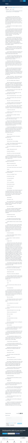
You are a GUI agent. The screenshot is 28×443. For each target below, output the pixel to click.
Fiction (13, 9)
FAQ (2, 439)
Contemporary (7, 9)
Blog (26, 442)
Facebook (17, 433)
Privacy (7, 439)
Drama (10, 9)
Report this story (7, 415)
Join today (4, 433)
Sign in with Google (11, 433)
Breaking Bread (17, 11)
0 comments (21, 7)
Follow (13, 7)
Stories (21, 442)
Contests (14, 442)
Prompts (7, 442)
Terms (5, 439)
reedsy (5, 0)
